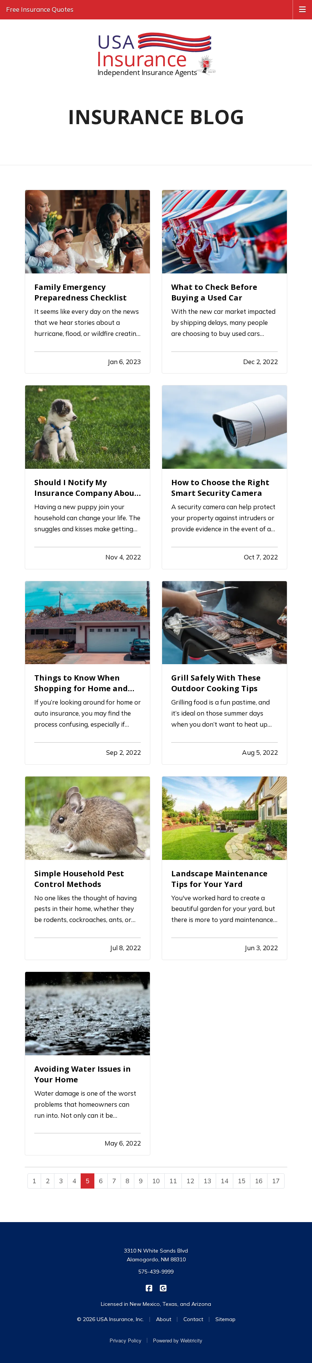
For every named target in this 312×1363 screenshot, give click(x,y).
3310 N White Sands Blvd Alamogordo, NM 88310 (156, 1255)
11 (173, 1181)
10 (156, 1181)
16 (259, 1181)
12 (190, 1181)
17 (276, 1181)
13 (207, 1181)
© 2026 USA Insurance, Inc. (110, 1319)
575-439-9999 (156, 1271)
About (163, 1319)
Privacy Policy (126, 1340)
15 (241, 1181)
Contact (193, 1319)
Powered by (177, 1340)
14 (224, 1181)
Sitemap (225, 1319)
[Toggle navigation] (302, 9)
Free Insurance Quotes (39, 9)
